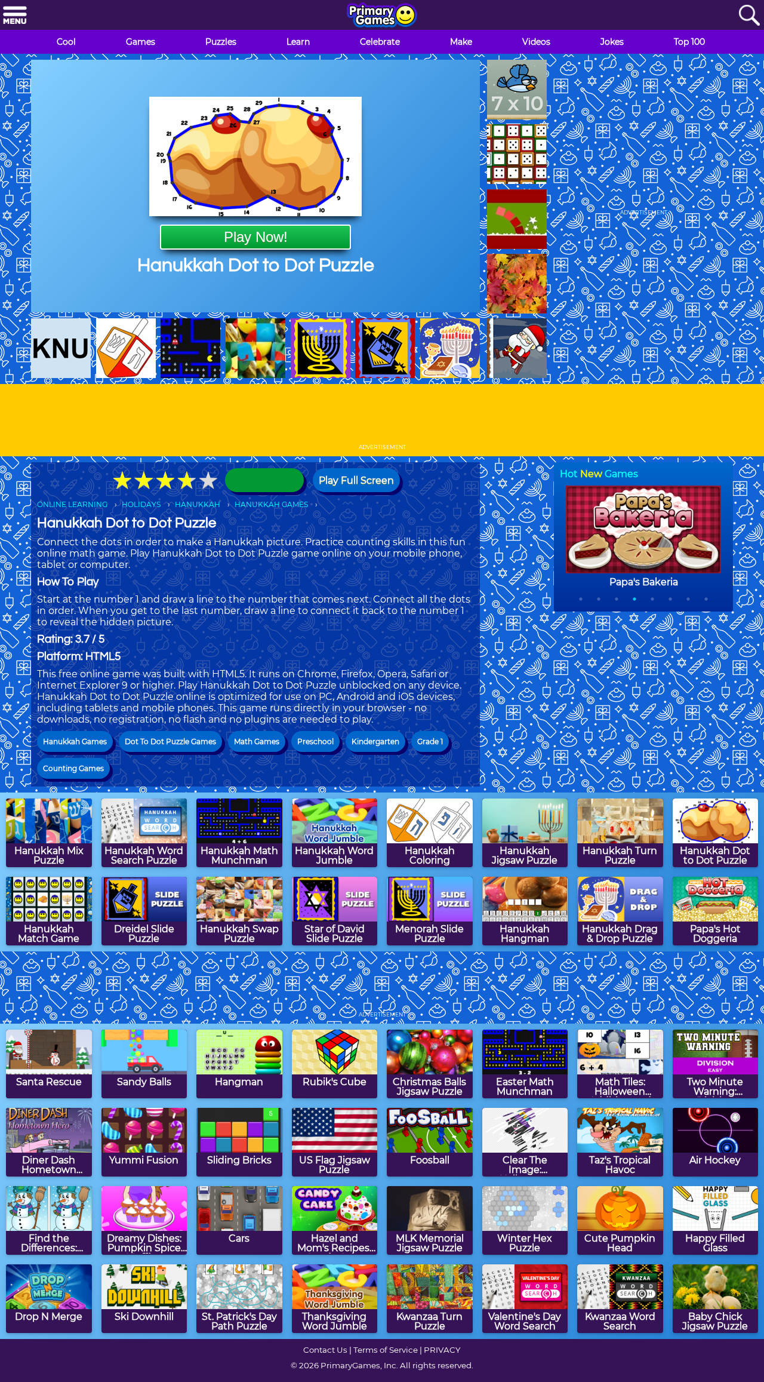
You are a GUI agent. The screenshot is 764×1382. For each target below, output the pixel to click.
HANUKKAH (197, 504)
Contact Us (325, 1350)
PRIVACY (442, 1350)
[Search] (749, 15)
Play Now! (256, 237)
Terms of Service (385, 1350)
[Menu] (14, 15)
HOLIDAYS (141, 504)
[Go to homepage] (382, 16)
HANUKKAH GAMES (271, 504)
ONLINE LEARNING (72, 504)
